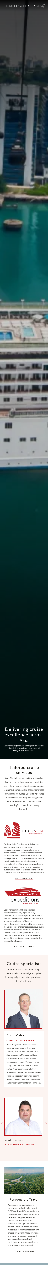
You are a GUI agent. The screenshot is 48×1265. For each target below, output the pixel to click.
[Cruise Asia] (24, 830)
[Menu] (43, 5)
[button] (2, 1123)
